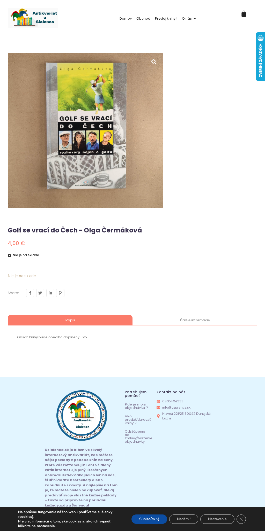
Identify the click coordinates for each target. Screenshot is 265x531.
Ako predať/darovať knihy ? (138, 419)
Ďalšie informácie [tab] (195, 320)
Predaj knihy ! (166, 18)
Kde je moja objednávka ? (136, 406)
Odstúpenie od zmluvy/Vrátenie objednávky (138, 436)
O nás (187, 18)
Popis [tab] (70, 320)
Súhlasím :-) (149, 519)
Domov (126, 18)
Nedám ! (183, 519)
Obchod (143, 18)
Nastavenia (217, 519)
